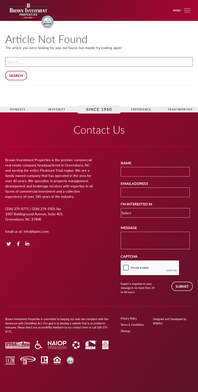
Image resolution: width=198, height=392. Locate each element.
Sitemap (125, 331)
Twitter (8, 244)
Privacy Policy (129, 318)
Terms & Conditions (132, 324)
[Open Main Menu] (187, 10)
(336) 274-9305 (43, 208)
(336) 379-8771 (17, 208)
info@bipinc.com (36, 231)
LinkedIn (27, 244)
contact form (80, 327)
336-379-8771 (28, 25)
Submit (182, 286)
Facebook (18, 244)
